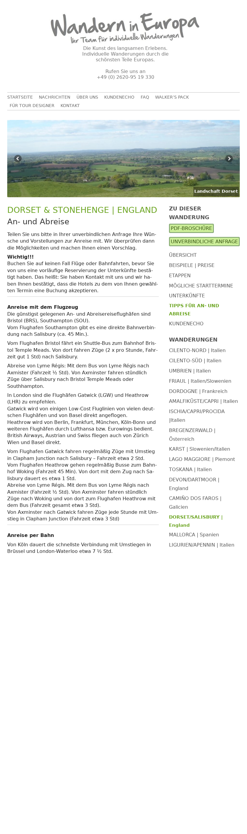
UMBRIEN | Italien (190, 371)
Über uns (87, 97)
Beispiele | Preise (191, 265)
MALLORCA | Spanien (194, 535)
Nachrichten (54, 97)
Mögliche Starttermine (201, 286)
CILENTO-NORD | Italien (197, 350)
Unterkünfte (187, 296)
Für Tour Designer (32, 105)
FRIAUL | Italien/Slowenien (200, 381)
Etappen (180, 275)
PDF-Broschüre (191, 228)
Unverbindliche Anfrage (204, 241)
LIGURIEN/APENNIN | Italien (201, 545)
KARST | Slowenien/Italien (199, 449)
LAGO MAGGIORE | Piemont (202, 459)
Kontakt (70, 105)
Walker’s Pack (172, 97)
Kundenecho (119, 97)
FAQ (145, 97)
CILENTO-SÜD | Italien (195, 360)
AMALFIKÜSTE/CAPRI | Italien (203, 401)
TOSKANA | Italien (190, 469)
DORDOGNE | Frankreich (198, 391)
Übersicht (183, 255)
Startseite (20, 97)
